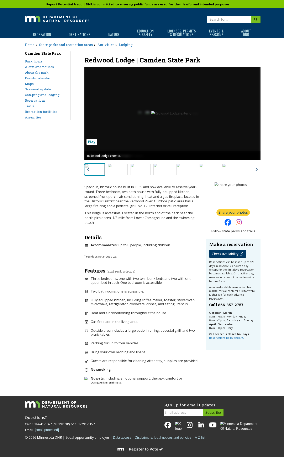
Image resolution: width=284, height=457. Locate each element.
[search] (256, 19)
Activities (105, 44)
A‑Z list (200, 437)
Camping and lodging (42, 95)
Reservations (35, 100)
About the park (37, 72)
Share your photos (233, 212)
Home (30, 44)
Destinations (79, 34)
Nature (114, 34)
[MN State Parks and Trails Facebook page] (228, 223)
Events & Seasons (216, 32)
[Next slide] (256, 169)
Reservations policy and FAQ (226, 338)
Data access (122, 437)
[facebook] (168, 425)
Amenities (33, 117)
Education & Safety (145, 32)
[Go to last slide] (88, 169)
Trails (29, 106)
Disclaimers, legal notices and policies (163, 437)
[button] (94, 169)
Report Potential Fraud (64, 4)
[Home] (57, 16)
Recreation (42, 34)
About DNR (246, 32)
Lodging (126, 44)
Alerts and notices (39, 67)
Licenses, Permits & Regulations (181, 32)
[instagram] (239, 223)
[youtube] (213, 425)
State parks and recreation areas (66, 44)
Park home (33, 61)
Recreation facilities (41, 112)
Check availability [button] (225, 254)
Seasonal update (38, 89)
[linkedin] (201, 425)
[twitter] (178, 426)
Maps (29, 84)
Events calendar (38, 78)
